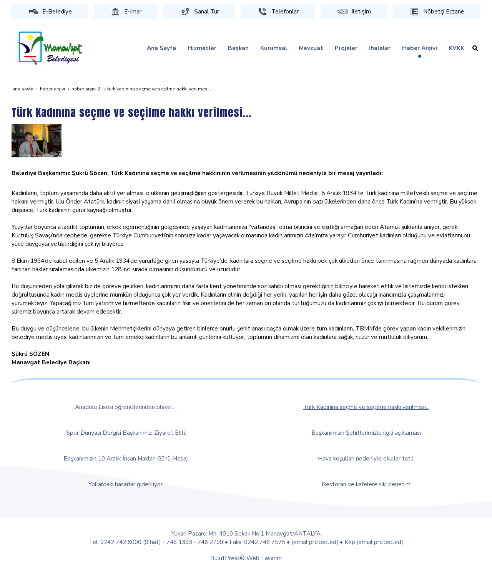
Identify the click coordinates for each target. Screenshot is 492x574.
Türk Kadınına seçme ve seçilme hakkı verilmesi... (366, 407)
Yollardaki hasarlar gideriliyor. (126, 484)
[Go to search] (475, 48)
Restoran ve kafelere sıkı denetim (366, 484)
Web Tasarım (264, 558)
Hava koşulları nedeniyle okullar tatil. (366, 458)
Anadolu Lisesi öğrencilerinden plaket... (126, 407)
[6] (37, 140)
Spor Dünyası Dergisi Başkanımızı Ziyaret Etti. (126, 433)
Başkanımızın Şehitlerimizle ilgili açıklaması (366, 433)
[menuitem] (161, 48)
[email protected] (314, 542)
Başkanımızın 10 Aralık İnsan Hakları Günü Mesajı (126, 458)
